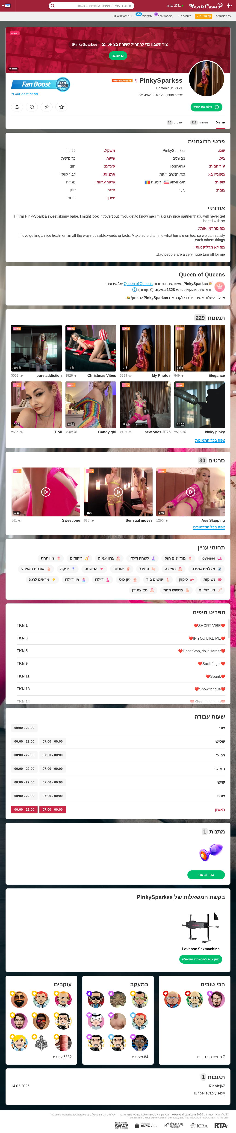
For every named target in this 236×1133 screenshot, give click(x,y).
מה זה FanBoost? (24, 94)
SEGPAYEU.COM (137, 1114)
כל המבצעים (165, 16)
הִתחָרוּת (147, 16)
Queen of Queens (138, 284)
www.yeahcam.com (184, 1114)
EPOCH (153, 1114)
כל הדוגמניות (223, 16)
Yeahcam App (123, 16)
